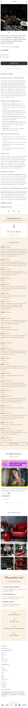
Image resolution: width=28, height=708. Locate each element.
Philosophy (3, 685)
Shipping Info (4, 654)
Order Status (3, 662)
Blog (2, 666)
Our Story (3, 668)
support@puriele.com (5, 648)
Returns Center (4, 658)
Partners (3, 681)
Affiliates (3, 677)
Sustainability (4, 683)
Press (2, 674)
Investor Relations (4, 679)
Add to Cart (14, 63)
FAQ (2, 656)
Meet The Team (4, 670)
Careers (2, 672)
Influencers (3, 676)
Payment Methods (5, 660)
